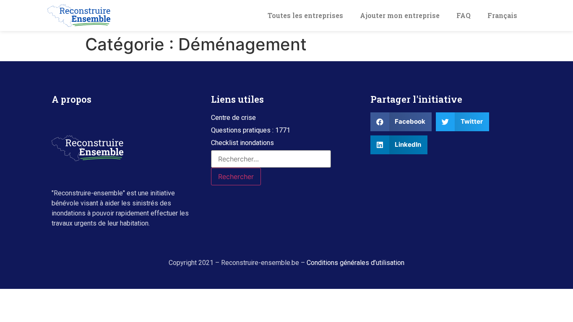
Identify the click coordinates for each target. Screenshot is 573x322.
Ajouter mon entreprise (400, 15)
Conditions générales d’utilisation (355, 263)
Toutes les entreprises (305, 15)
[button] (233, 117)
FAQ (463, 15)
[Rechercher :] (271, 159)
